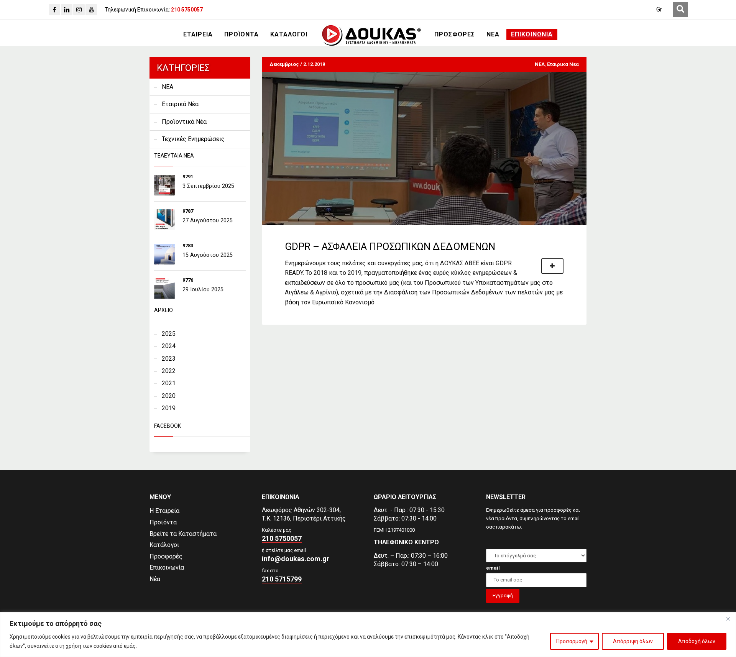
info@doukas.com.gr (295, 559)
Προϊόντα (163, 522)
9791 (187, 176)
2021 (169, 383)
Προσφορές (166, 556)
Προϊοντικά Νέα (184, 121)
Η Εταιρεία (164, 510)
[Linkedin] (66, 9)
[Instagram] (79, 9)
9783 (187, 245)
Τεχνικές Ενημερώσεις (193, 139)
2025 (169, 333)
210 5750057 (282, 538)
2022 (169, 370)
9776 (187, 280)
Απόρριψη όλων (633, 641)
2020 (169, 395)
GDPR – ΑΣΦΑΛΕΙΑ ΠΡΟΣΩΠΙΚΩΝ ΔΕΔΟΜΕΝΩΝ (390, 246)
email (493, 568)
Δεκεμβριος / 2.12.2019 (297, 64)
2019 (169, 408)
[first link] (680, 9)
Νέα (155, 579)
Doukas (11, 463)
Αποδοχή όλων (696, 641)
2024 (169, 346)
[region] (368, 634)
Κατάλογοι (164, 545)
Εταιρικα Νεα (563, 64)
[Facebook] (54, 9)
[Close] (728, 618)
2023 (169, 358)
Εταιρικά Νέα (180, 104)
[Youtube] (91, 9)
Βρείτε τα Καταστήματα (183, 533)
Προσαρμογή (571, 641)
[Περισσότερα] (552, 266)
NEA (540, 64)
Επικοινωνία (167, 567)
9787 (187, 211)
